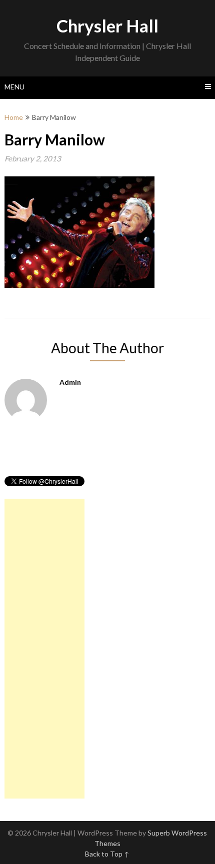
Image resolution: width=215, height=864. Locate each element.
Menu (14, 86)
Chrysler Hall (107, 25)
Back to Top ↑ (107, 854)
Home (13, 117)
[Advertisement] (44, 649)
